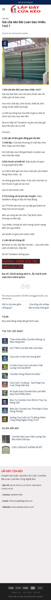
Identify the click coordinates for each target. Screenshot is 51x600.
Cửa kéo (18, 142)
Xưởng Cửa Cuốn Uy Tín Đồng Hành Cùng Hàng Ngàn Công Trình (27, 418)
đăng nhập (16, 321)
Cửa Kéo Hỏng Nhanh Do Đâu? (25, 374)
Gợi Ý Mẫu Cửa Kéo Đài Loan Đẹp (26, 348)
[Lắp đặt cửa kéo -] (25, 9)
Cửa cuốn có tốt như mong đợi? (25, 356)
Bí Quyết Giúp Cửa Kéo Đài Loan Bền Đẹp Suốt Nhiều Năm (28, 392)
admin (25, 33)
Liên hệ (36, 592)
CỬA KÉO (5, 19)
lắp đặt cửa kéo (36, 596)
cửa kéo (9, 94)
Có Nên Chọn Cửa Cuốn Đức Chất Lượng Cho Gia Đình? (26, 366)
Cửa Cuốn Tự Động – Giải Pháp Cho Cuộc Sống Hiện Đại (27, 384)
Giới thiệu (27, 592)
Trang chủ (16, 592)
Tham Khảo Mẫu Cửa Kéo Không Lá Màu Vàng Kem (27, 340)
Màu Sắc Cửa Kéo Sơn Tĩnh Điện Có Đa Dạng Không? (29, 410)
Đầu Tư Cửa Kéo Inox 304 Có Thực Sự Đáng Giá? (28, 401)
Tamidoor (22, 122)
